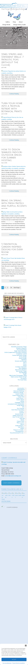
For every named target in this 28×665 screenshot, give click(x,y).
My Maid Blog (23, 372)
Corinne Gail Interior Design (19, 355)
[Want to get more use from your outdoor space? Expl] (14, 608)
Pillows (22, 424)
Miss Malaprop (23, 368)
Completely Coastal (21, 354)
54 (11, 287)
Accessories (21, 388)
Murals (22, 420)
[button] (26, 645)
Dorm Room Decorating (17, 409)
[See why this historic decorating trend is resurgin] (14, 533)
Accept (14, 659)
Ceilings (22, 401)
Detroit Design (23, 358)
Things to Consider (18, 430)
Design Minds (20, 405)
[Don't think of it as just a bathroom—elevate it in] (14, 578)
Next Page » (17, 287)
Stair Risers (21, 427)
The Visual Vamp (22, 380)
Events (21, 411)
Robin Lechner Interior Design (19, 377)
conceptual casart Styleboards (16, 404)
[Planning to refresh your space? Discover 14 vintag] (14, 638)
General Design (19, 414)
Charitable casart (19, 402)
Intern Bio (22, 418)
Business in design (18, 392)
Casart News (19, 398)
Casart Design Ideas (17, 395)
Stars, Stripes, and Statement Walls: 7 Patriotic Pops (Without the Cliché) (12, 59)
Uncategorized (19, 431)
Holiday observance (18, 415)
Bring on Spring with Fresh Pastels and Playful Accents (14, 203)
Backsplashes (21, 389)
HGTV (25, 362)
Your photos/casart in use (16, 433)
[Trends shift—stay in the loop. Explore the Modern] (14, 518)
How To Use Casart (18, 417)
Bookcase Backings (19, 391)
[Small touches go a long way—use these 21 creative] (14, 563)
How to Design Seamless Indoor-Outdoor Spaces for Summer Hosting (12, 155)
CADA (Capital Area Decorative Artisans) (15, 352)
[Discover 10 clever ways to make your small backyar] (14, 623)
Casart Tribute (20, 399)
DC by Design (23, 356)
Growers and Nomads (21, 361)
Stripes (22, 428)
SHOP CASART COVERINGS (11, 483)
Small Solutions (19, 425)
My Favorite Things (21, 371)
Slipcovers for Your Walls (14, 7)
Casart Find (21, 396)
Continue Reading (14, 93)
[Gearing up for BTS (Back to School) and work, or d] (14, 593)
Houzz (25, 364)
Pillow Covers (20, 422)
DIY (23, 407)
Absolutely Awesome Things (19, 346)
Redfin (25, 374)
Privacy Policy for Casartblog (18, 663)
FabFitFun (24, 359)
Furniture (21, 412)
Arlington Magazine (21, 348)
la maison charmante (21, 367)
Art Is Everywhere (22, 349)
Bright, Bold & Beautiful (20, 351)
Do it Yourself (20, 408)
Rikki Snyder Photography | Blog (18, 375)
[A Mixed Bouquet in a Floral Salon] (14, 303)
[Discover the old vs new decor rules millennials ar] (14, 548)
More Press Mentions (21, 369)
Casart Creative (20, 394)
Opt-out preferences (7, 663)
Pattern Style (20, 421)
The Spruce (23, 378)
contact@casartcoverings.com (13, 476)
